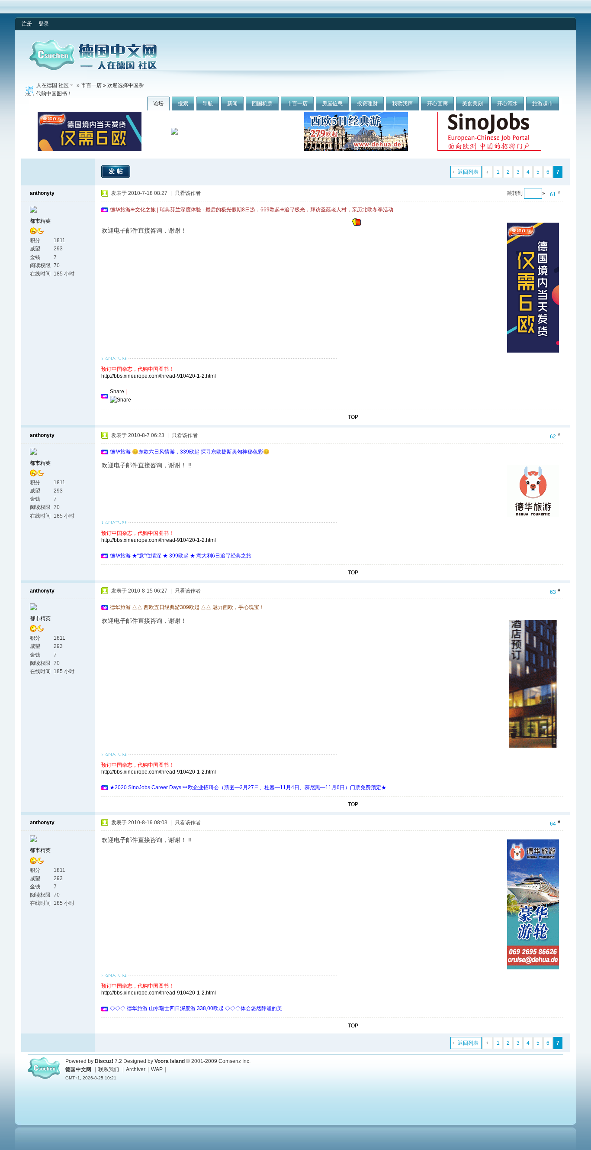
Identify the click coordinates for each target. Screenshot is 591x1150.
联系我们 (108, 1069)
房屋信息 (332, 103)
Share (117, 392)
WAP (157, 1069)
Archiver (135, 1069)
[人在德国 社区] (93, 68)
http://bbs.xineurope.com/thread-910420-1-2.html (158, 376)
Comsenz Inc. (234, 1061)
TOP (353, 417)
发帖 (117, 171)
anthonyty (42, 193)
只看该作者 (188, 193)
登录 (44, 24)
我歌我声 (402, 103)
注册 (27, 24)
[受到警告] (356, 224)
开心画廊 (437, 103)
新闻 (232, 103)
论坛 (158, 103)
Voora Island (169, 1061)
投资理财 (367, 103)
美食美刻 (472, 103)
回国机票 (262, 103)
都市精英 (40, 221)
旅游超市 (542, 103)
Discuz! (104, 1061)
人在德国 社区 (52, 85)
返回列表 (468, 172)
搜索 (183, 103)
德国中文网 (78, 1069)
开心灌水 (507, 103)
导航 (207, 103)
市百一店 (297, 103)
